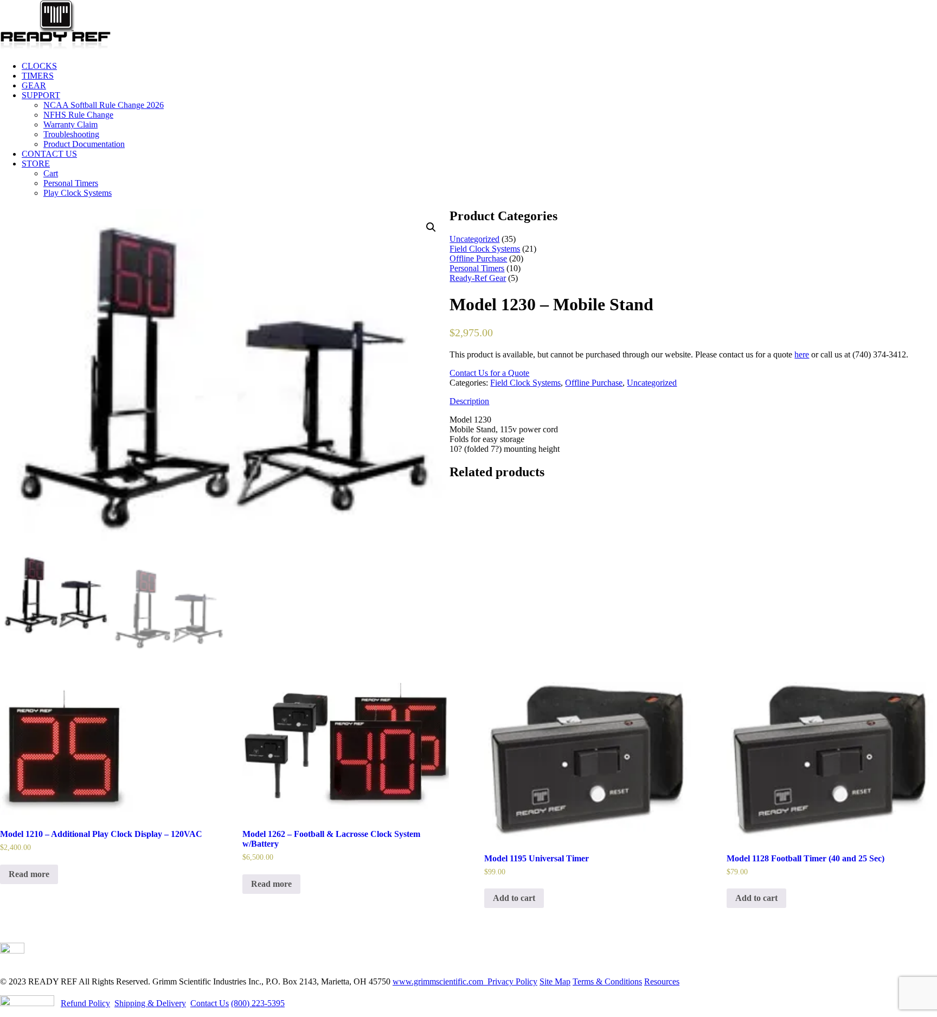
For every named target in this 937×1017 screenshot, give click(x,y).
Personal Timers (70, 183)
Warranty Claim (70, 124)
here (801, 354)
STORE (36, 163)
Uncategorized (652, 382)
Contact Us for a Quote (489, 373)
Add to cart (514, 898)
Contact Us (209, 1003)
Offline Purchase (593, 382)
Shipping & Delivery (150, 1003)
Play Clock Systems (77, 192)
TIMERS (38, 75)
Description (469, 401)
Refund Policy (85, 1003)
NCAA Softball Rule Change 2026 (103, 105)
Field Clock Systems (525, 382)
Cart (50, 173)
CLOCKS (39, 66)
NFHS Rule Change (78, 114)
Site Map (555, 981)
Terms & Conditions (607, 981)
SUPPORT (41, 95)
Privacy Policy (511, 981)
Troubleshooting (71, 134)
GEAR (34, 85)
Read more (29, 874)
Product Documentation (84, 144)
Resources (661, 981)
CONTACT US (49, 153)
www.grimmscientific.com (439, 981)
